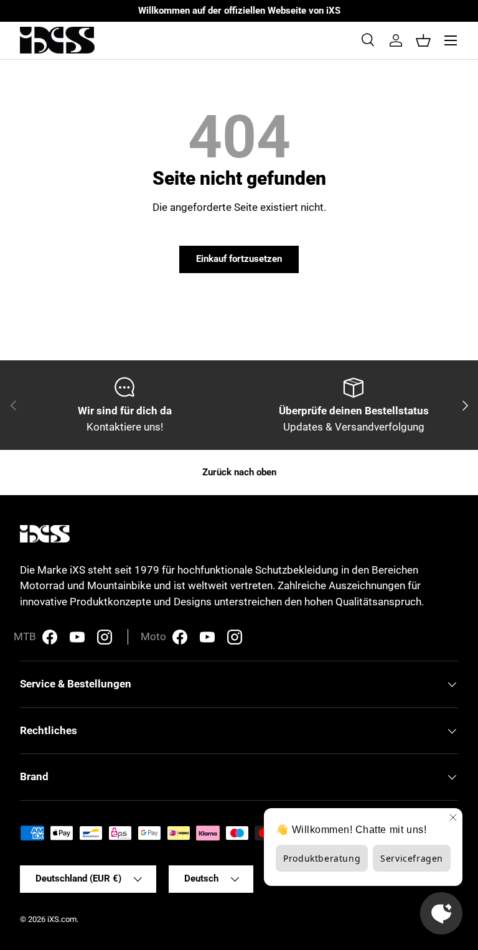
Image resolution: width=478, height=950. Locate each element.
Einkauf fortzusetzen (239, 258)
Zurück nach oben (239, 472)
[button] (423, 40)
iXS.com (62, 919)
